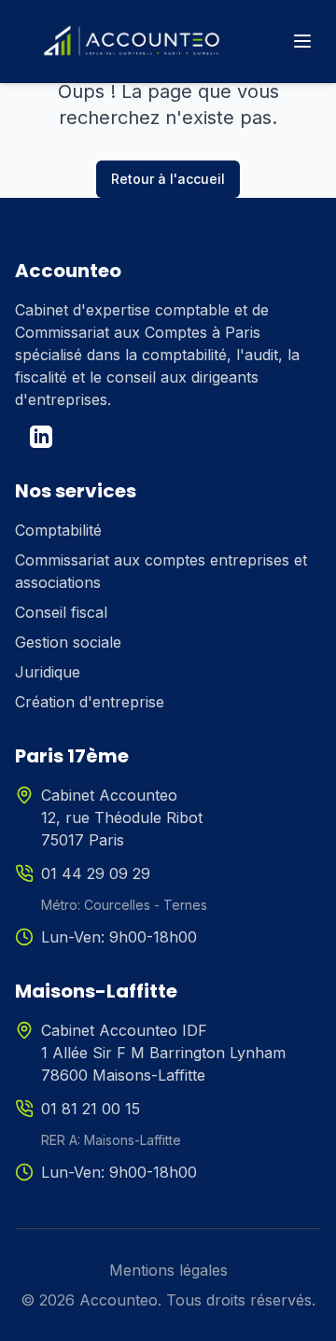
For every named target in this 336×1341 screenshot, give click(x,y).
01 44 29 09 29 (95, 873)
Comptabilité (58, 530)
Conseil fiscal (61, 612)
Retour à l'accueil (168, 179)
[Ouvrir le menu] (302, 41)
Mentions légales (168, 1270)
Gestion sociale (68, 642)
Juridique (47, 672)
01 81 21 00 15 (90, 1108)
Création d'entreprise (89, 701)
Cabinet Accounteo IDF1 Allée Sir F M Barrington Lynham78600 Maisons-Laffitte (163, 1052)
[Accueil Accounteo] (131, 41)
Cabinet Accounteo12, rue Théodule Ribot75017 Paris (122, 817)
